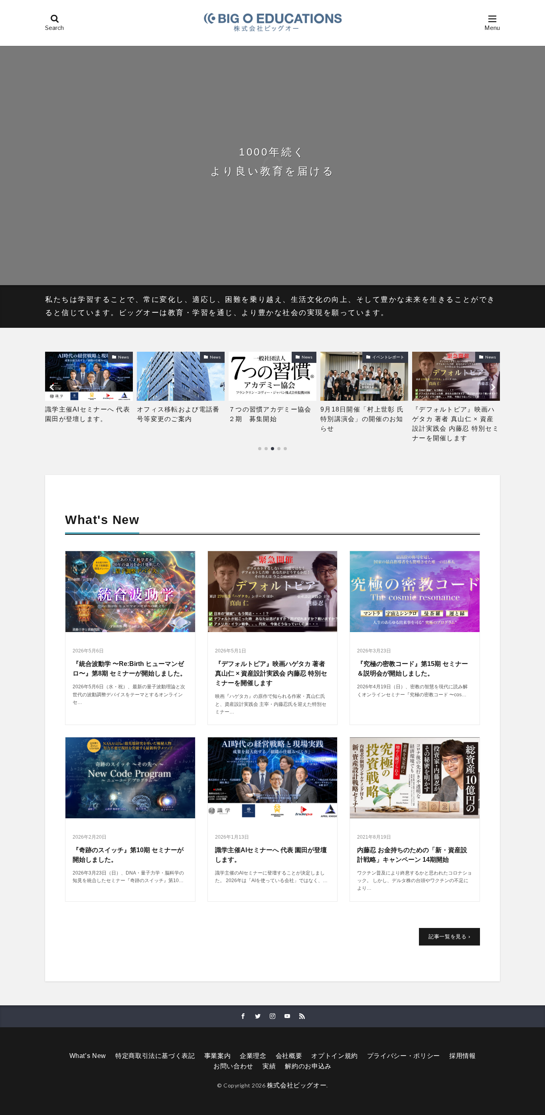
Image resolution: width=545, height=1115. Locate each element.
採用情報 (462, 1055)
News (123, 357)
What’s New (87, 1055)
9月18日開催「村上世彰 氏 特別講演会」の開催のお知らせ (272, 419)
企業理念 (253, 1055)
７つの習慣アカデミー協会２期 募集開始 (178, 414)
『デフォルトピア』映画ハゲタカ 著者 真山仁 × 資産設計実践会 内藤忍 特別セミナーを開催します (363, 423)
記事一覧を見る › (449, 937)
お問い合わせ (233, 1066)
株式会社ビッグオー (297, 1085)
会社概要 (289, 1055)
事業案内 (217, 1055)
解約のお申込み (308, 1066)
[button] (53, 387)
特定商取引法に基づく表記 (155, 1055)
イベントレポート (296, 357)
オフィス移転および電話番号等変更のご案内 (86, 414)
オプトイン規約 (334, 1055)
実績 (269, 1066)
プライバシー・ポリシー (403, 1055)
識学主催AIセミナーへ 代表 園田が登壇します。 (454, 414)
